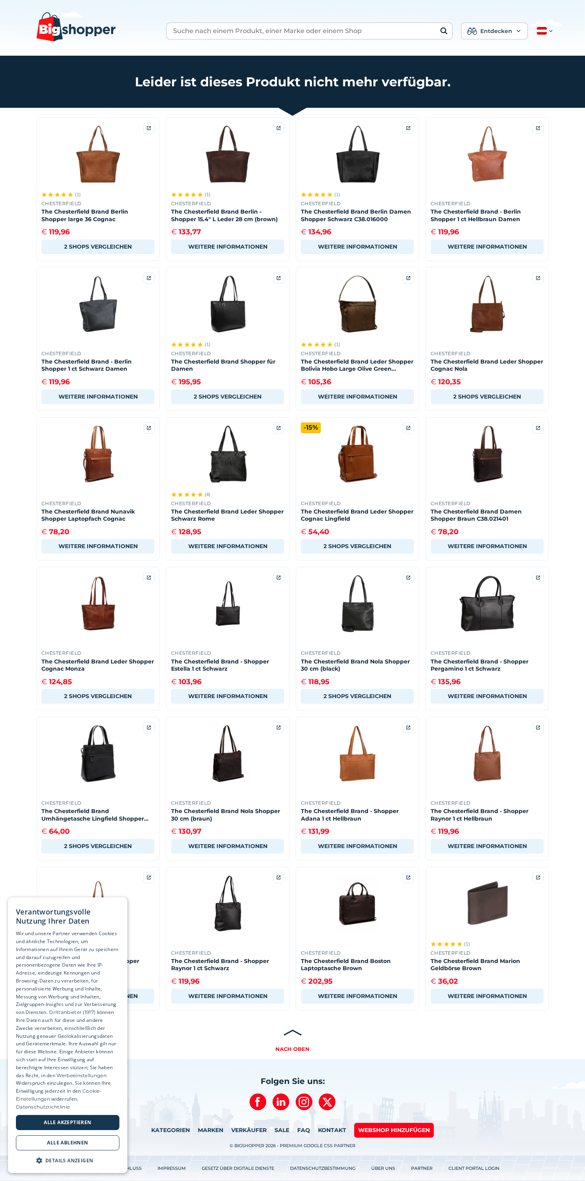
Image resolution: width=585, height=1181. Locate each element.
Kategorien (170, 1130)
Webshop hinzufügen (394, 1130)
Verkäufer (249, 1130)
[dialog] (67, 1035)
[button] (543, 31)
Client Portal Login (473, 1168)
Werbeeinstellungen (81, 1075)
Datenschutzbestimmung (322, 1168)
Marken (210, 1130)
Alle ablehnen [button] (67, 1142)
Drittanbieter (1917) (72, 1012)
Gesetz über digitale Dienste (238, 1168)
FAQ (303, 1130)
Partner (422, 1168)
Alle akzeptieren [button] (67, 1122)
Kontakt (332, 1130)
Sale (282, 1130)
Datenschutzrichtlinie (43, 1107)
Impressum (172, 1168)
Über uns (383, 1168)
